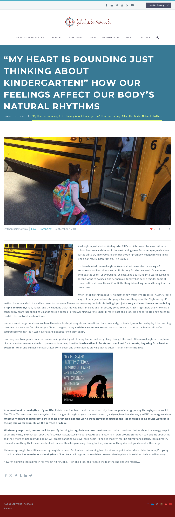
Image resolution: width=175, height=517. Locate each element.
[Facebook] (106, 5)
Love (34, 228)
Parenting (46, 228)
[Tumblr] (20, 475)
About (129, 37)
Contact (145, 37)
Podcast (57, 37)
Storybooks (76, 37)
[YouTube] (132, 5)
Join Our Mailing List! (158, 5)
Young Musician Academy (31, 37)
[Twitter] (116, 5)
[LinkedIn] (111, 5)
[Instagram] (122, 5)
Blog (93, 37)
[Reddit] (30, 475)
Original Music (111, 37)
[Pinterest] (127, 5)
